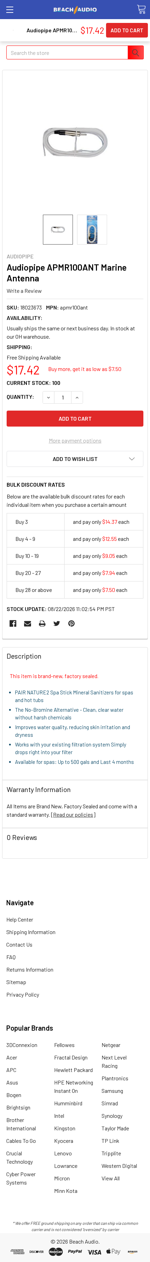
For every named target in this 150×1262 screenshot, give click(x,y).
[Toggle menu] (9, 9)
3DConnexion (21, 1044)
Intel (59, 1115)
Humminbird (68, 1103)
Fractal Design (71, 1057)
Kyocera (63, 1140)
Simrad (110, 1103)
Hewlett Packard (73, 1069)
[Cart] (141, 9)
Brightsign (18, 1107)
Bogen (13, 1094)
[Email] (27, 623)
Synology (112, 1115)
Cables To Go (21, 1140)
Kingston (64, 1128)
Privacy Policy (22, 994)
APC (11, 1069)
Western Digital (119, 1165)
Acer (11, 1057)
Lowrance (65, 1165)
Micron (62, 1178)
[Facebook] (13, 623)
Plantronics (115, 1078)
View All (111, 1178)
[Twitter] (57, 623)
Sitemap (16, 982)
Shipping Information (30, 932)
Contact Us (19, 944)
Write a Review (24, 290)
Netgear (111, 1044)
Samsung (112, 1090)
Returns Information (29, 969)
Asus (12, 1082)
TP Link (110, 1140)
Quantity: (20, 396)
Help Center (19, 919)
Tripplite (111, 1153)
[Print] (42, 623)
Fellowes (64, 1044)
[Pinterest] (71, 623)
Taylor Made (115, 1128)
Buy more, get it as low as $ (84, 368)
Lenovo (63, 1153)
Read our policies (73, 814)
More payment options (75, 440)
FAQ (11, 957)
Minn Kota (65, 1190)
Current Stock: (33, 382)
